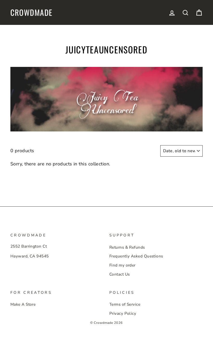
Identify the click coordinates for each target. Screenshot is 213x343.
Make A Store (23, 304)
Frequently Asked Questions (136, 256)
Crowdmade (31, 12)
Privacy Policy (122, 313)
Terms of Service (124, 304)
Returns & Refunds (127, 247)
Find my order (122, 265)
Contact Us (119, 274)
